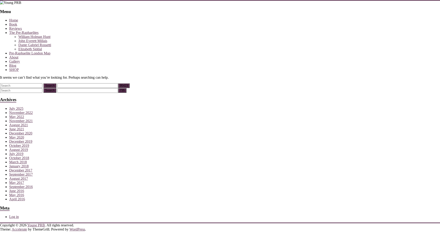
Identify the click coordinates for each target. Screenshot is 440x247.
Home (13, 20)
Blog (12, 65)
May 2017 (16, 183)
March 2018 (18, 162)
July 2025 (16, 108)
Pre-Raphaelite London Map (29, 53)
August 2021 (18, 125)
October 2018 (19, 158)
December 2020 (20, 133)
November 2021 (21, 121)
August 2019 (18, 150)
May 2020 (16, 137)
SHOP (14, 70)
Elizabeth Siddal (30, 49)
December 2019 (20, 141)
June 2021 (16, 129)
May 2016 (16, 195)
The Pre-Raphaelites (23, 33)
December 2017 (20, 170)
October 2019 (19, 146)
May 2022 (16, 117)
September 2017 (21, 174)
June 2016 (16, 191)
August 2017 (18, 178)
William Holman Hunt (34, 37)
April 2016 (17, 199)
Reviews (15, 28)
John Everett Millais (32, 41)
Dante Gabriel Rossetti (34, 45)
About (13, 57)
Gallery (14, 61)
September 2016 (21, 187)
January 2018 (19, 166)
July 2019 (16, 154)
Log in (14, 217)
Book (13, 24)
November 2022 (21, 113)
